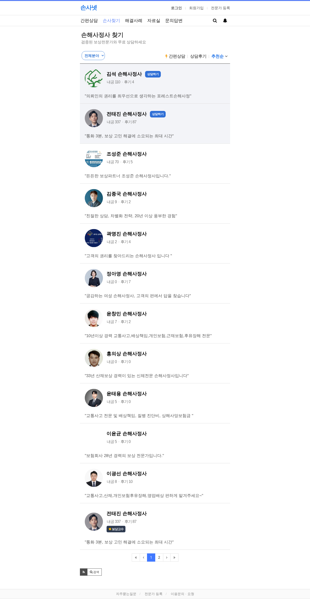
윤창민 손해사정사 (127, 313)
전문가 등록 (220, 8)
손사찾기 (111, 20)
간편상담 (89, 20)
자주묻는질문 (126, 594)
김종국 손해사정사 (127, 193)
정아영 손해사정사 (127, 273)
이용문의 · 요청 (182, 594)
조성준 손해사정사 (127, 153)
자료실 (153, 20)
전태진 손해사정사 (127, 113)
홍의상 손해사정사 (127, 353)
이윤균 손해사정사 (127, 433)
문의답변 (174, 20)
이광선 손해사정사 (127, 473)
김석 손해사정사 (124, 74)
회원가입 (196, 8)
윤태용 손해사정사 (127, 393)
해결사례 (133, 20)
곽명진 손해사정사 (127, 233)
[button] (83, 572)
